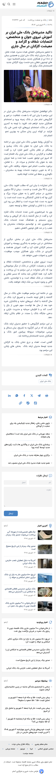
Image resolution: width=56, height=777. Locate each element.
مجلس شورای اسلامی (45, 749)
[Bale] (28, 403)
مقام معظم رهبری (41, 744)
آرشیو (6, 526)
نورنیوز (22, 749)
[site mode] (4, 4)
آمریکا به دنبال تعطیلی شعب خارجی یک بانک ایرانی (20, 562)
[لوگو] (45, 4)
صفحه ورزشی (10, 749)
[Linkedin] (9, 395)
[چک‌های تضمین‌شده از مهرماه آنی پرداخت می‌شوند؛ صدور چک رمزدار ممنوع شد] (45, 535)
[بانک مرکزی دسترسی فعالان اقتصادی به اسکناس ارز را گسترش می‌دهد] (45, 592)
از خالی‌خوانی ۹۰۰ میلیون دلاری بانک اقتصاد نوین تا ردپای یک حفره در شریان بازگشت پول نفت (20, 604)
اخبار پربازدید (42, 622)
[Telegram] (39, 395)
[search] (8, 4)
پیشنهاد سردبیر (41, 680)
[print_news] (47, 395)
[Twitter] (32, 395)
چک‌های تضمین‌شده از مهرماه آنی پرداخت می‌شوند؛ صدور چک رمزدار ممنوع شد (20, 533)
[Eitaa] (35, 403)
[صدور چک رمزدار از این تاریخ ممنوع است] (45, 549)
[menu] (14, 4)
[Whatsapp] (17, 395)
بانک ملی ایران (45, 381)
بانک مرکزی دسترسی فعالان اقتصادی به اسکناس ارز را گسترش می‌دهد (20, 590)
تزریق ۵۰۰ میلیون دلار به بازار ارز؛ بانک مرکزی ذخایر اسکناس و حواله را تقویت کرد (19, 576)
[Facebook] (24, 395)
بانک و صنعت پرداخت (37, 20)
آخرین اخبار (43, 525)
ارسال (11, 513)
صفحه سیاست (28, 753)
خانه (50, 20)
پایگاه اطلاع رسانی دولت (21, 744)
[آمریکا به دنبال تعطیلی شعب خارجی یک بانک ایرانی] (45, 563)
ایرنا (31, 749)
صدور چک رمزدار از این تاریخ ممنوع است (20, 547)
